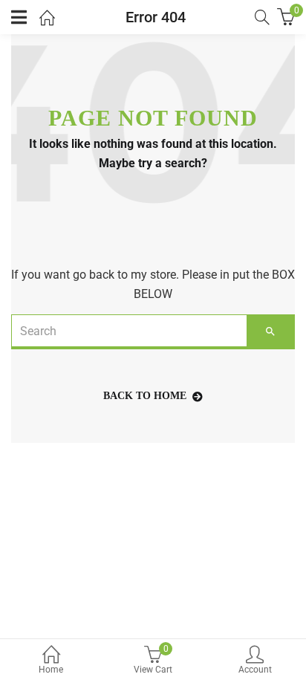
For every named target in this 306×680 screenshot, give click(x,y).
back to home (144, 395)
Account (255, 669)
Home (51, 669)
